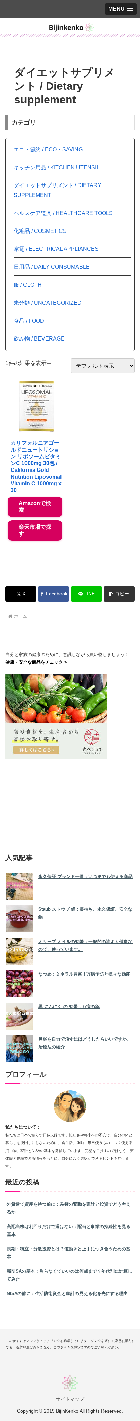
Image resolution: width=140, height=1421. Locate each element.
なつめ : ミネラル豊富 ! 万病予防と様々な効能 (84, 974)
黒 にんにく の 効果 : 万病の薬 (69, 1006)
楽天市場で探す (35, 530)
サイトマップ (70, 1399)
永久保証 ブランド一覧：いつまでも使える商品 (85, 876)
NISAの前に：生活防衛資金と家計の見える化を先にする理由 (67, 1293)
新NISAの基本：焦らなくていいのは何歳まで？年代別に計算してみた (69, 1275)
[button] (119, 594)
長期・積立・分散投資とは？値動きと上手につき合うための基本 (68, 1252)
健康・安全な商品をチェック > (36, 662)
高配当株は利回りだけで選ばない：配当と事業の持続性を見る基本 (68, 1230)
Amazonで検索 (35, 506)
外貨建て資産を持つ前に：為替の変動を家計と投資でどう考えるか (68, 1208)
